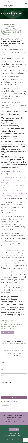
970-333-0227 (14, 349)
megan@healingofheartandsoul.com (14, 350)
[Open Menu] (26, 4)
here (19, 417)
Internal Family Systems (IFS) (11, 190)
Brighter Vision (17, 439)
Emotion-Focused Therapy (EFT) (13, 177)
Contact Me (14, 429)
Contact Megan (7, 332)
